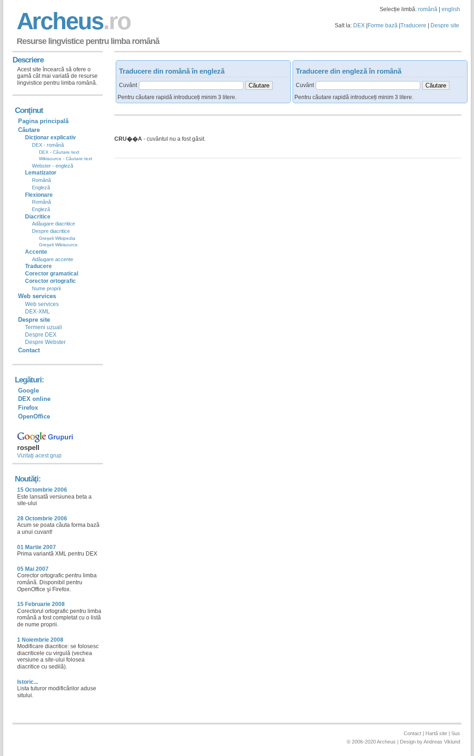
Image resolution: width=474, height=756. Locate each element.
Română (41, 180)
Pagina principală (43, 121)
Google (28, 390)
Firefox (28, 407)
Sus (455, 733)
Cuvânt (128, 85)
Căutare (29, 129)
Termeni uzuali (43, 327)
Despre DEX (40, 334)
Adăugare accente (52, 259)
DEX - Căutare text (59, 152)
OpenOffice (34, 416)
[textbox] (191, 85)
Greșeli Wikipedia (57, 238)
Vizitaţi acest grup (39, 455)
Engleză (41, 187)
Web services (42, 304)
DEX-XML (37, 311)
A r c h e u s (72, 21)
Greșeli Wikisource (58, 244)
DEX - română (48, 145)
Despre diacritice (51, 231)
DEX (359, 25)
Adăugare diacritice (53, 223)
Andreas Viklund (442, 741)
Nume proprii (46, 288)
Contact (29, 350)
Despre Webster (45, 342)
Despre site (444, 25)
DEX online (34, 398)
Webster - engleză (52, 166)
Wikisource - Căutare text (65, 158)
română (427, 9)
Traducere (413, 25)
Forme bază (383, 25)
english (451, 9)
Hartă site (436, 733)
